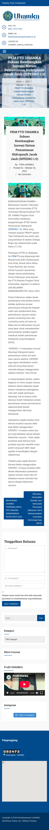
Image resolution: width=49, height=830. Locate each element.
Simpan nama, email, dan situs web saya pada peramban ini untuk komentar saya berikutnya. (22, 597)
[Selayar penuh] (41, 693)
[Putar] (7, 693)
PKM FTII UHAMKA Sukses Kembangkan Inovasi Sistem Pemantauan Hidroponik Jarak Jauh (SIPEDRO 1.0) (24, 145)
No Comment (24, 174)
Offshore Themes (29, 821)
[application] (24, 684)
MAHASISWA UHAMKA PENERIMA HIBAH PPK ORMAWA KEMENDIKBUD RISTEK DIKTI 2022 (14, 508)
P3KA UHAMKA (26, 164)
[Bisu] (37, 693)
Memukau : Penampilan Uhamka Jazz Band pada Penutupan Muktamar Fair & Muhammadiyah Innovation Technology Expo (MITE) (35, 508)
